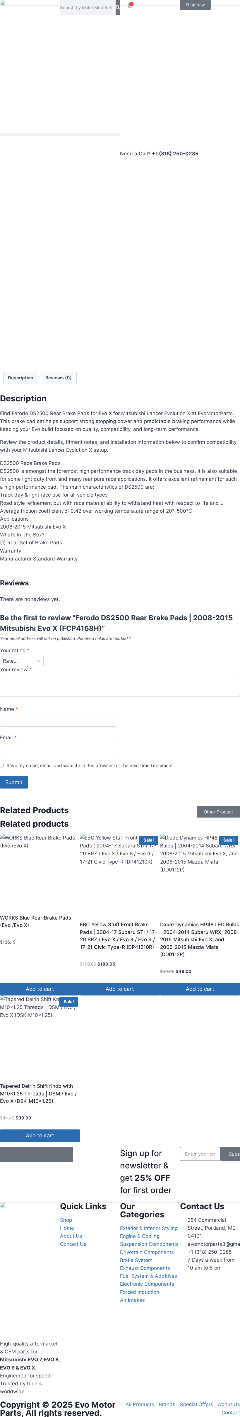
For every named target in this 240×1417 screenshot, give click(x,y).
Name (9, 709)
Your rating (15, 650)
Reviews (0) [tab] (58, 377)
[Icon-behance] (51, 1154)
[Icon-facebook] (7, 1154)
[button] (60, 134)
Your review (16, 669)
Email (8, 737)
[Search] (118, 7)
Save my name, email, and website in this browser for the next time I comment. (90, 765)
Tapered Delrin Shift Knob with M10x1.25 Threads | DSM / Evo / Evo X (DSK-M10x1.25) (38, 1093)
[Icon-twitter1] (22, 1154)
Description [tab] (20, 377)
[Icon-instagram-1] (36, 1154)
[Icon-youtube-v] (66, 1154)
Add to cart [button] (40, 989)
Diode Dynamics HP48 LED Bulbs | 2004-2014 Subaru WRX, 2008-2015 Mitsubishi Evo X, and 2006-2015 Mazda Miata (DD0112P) (199, 939)
